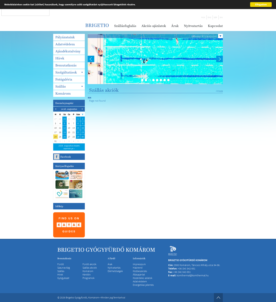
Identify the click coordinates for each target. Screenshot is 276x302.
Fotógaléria (63, 79)
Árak (175, 26)
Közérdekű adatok (142, 278)
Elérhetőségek (115, 271)
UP (218, 297)
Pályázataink (65, 37)
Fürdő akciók (89, 264)
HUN (203, 17)
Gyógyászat (63, 278)
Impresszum (139, 264)
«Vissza (219, 91)
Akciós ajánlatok (153, 26)
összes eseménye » (69, 147)
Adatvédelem (65, 44)
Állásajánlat (139, 274)
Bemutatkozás (66, 65)
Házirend (137, 267)
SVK (221, 17)
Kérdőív (87, 274)
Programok (88, 278)
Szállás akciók (90, 267)
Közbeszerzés (140, 271)
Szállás (60, 86)
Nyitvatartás (193, 26)
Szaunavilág (63, 267)
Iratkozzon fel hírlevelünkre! (204, 36)
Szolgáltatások (66, 72)
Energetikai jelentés (143, 284)
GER (215, 17)
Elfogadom (261, 4)
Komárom (63, 93)
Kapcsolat (215, 26)
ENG (209, 17)
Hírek (59, 58)
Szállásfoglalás (125, 26)
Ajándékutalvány (68, 51)
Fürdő (60, 264)
